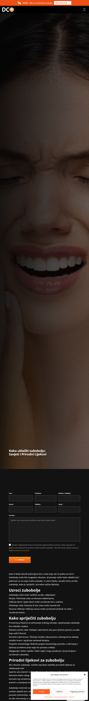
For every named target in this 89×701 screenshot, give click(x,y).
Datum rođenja (65, 493)
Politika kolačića (48, 697)
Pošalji (21, 560)
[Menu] (84, 9)
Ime (11, 493)
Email (12, 504)
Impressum (71, 697)
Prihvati (41, 691)
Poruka (12, 515)
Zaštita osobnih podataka (61, 697)
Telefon (38, 504)
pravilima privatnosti (21, 550)
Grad (61, 504)
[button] (85, 675)
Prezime (39, 493)
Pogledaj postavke (77, 691)
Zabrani (59, 691)
